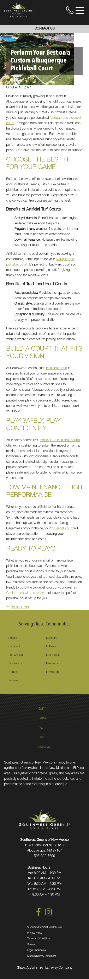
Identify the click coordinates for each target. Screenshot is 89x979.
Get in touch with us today (25, 593)
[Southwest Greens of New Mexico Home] (18, 9)
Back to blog (20, 607)
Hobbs (12, 672)
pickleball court (56, 368)
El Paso (51, 646)
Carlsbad (14, 646)
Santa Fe (51, 638)
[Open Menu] (80, 10)
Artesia (12, 638)
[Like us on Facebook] (38, 915)
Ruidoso (13, 680)
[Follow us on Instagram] (48, 915)
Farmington (53, 663)
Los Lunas (53, 655)
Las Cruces (15, 655)
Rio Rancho (15, 663)
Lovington (52, 672)
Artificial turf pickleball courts (60, 440)
